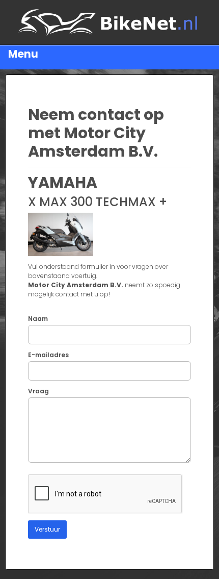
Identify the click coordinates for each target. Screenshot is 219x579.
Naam (38, 318)
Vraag (38, 391)
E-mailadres (48, 354)
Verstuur (47, 529)
